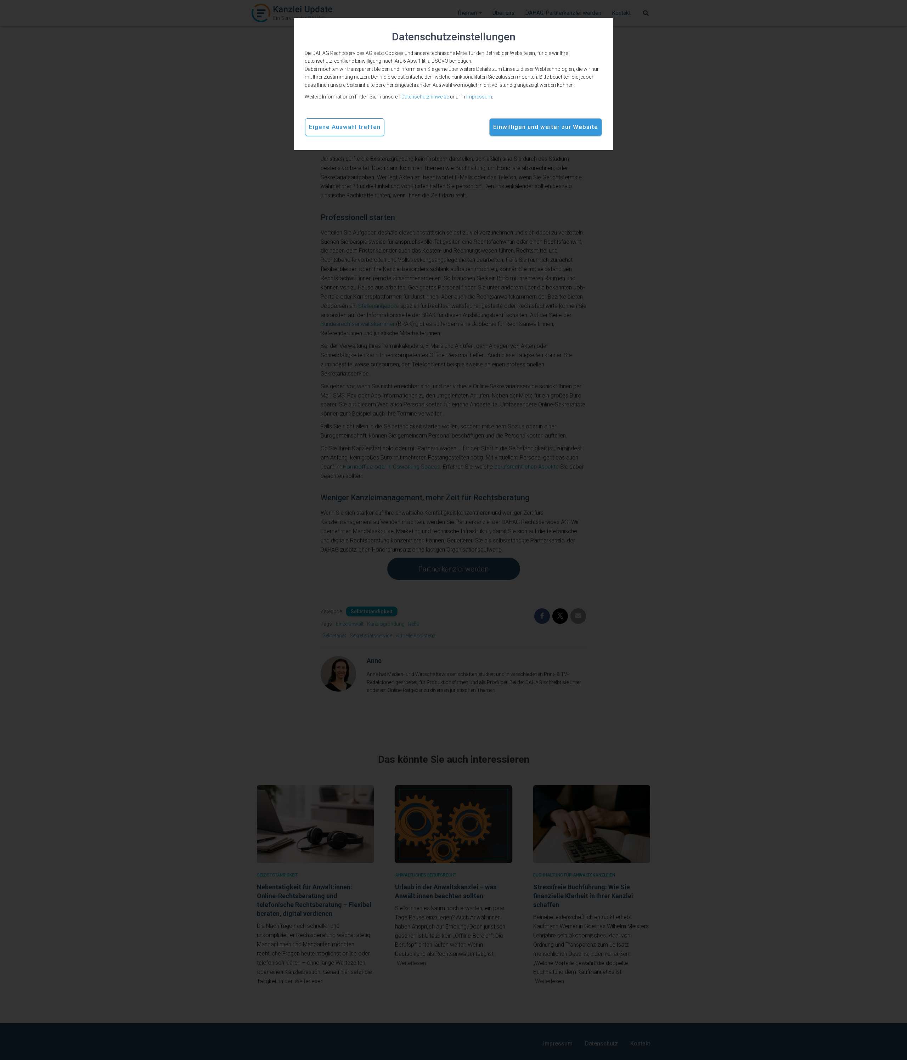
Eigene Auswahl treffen (345, 126)
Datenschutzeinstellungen (454, 36)
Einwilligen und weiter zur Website (545, 126)
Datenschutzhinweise (425, 97)
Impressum (479, 97)
